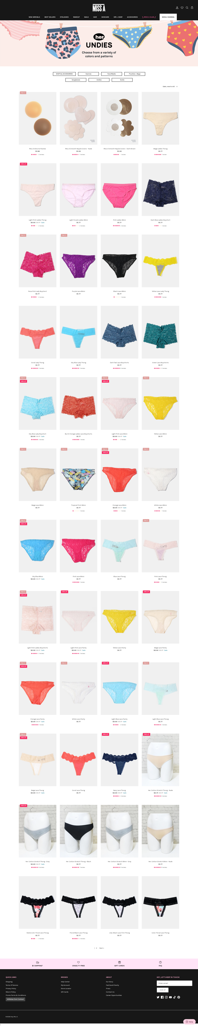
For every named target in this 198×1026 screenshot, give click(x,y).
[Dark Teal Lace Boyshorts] (119, 332)
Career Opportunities (114, 995)
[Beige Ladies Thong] (160, 118)
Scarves (88, 74)
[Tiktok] (174, 997)
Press (108, 988)
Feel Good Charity (112, 985)
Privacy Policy (11, 988)
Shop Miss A (14, 1017)
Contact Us (110, 992)
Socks (122, 80)
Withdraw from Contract (15, 999)
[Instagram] (166, 997)
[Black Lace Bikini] (119, 261)
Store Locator (66, 988)
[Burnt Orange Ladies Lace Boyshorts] (78, 403)
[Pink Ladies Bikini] (119, 190)
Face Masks (111, 74)
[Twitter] (158, 997)
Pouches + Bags (134, 74)
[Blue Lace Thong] (119, 546)
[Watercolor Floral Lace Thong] (37, 902)
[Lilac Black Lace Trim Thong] (119, 902)
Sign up (163, 990)
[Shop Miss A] (99, 7)
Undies (99, 80)
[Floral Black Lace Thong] (78, 902)
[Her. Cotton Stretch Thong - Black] (78, 831)
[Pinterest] (178, 997)
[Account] (177, 7)
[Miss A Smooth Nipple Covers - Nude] (78, 118)
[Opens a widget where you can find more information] (189, 1022)
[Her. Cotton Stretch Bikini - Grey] (119, 831)
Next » (101, 948)
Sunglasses (76, 80)
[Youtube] (170, 997)
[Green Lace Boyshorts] (160, 332)
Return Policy (11, 992)
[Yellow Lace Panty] (119, 617)
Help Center (65, 982)
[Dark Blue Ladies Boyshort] (160, 190)
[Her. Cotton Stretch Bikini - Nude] (160, 831)
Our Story (109, 982)
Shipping (9, 982)
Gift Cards (64, 992)
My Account (65, 985)
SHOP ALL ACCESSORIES (64, 74)
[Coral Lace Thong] (78, 760)
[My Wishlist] (182, 8)
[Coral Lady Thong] (37, 332)
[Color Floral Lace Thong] (160, 902)
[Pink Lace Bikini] (78, 546)
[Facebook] (162, 997)
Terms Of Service (12, 985)
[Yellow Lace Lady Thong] (160, 261)
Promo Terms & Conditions (16, 995)
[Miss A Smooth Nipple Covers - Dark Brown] (119, 118)
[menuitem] (34, 17)
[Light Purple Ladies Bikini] (78, 190)
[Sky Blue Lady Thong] (78, 332)
